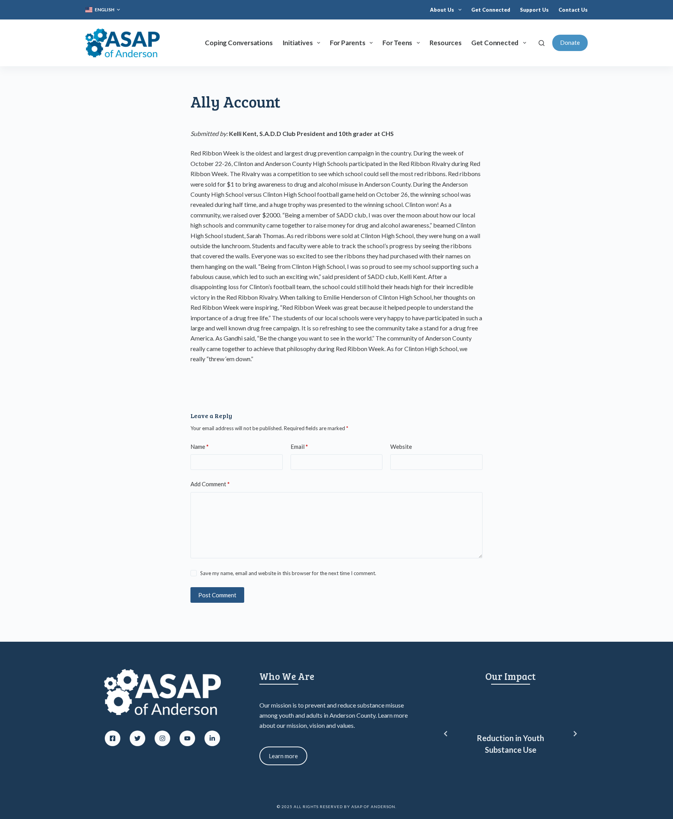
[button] (102, 10)
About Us (442, 10)
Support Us (534, 10)
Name (199, 446)
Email (299, 446)
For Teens (397, 43)
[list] (510, 734)
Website (401, 446)
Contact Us (573, 10)
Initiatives (297, 43)
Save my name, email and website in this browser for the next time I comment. (288, 573)
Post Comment (217, 594)
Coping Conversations (238, 43)
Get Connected (490, 10)
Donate (570, 42)
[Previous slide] (445, 733)
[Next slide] (575, 733)
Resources (446, 43)
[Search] (541, 43)
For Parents (347, 43)
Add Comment (210, 483)
